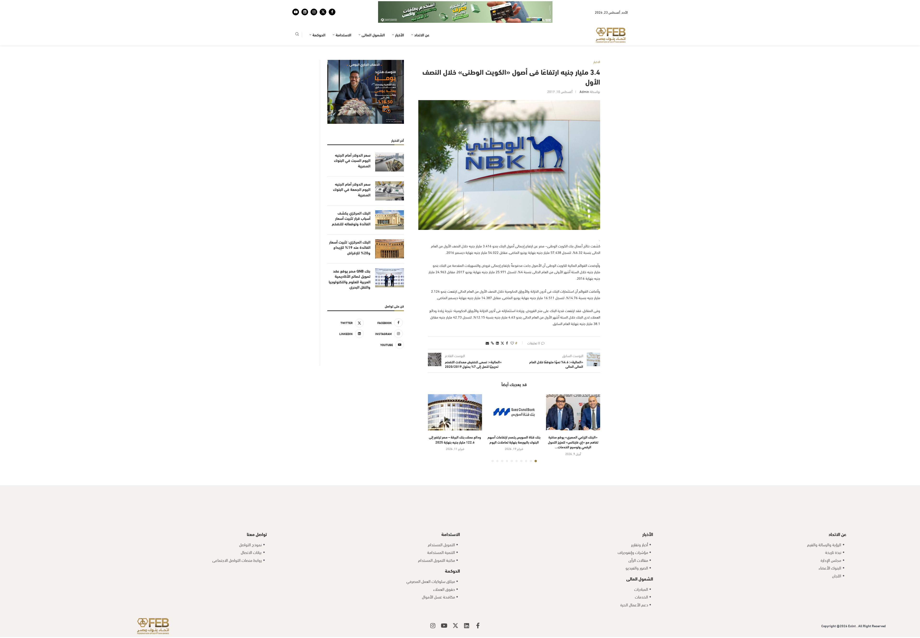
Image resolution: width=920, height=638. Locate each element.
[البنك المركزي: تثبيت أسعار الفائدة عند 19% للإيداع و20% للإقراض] (389, 234)
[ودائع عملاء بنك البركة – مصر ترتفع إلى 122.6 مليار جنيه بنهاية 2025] (455, 397)
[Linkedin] (304, 4)
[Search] (297, 20)
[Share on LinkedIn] (497, 327)
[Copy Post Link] (492, 327)
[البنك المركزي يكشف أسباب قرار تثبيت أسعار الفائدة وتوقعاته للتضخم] (389, 205)
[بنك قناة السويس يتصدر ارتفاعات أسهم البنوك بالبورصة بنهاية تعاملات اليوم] (514, 397)
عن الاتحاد (421, 20)
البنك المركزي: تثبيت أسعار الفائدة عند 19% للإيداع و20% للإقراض (349, 232)
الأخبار (399, 20)
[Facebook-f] (478, 610)
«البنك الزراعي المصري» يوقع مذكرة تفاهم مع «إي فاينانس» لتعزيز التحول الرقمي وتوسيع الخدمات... (573, 427)
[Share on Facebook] (507, 327)
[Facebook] (332, 4)
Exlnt (852, 610)
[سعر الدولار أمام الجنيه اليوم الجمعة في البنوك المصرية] (389, 176)
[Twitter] (323, 4)
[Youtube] (295, 4)
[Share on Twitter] (502, 327)
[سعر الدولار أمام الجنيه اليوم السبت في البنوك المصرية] (389, 147)
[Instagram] (313, 4)
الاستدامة (343, 20)
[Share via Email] (487, 327)
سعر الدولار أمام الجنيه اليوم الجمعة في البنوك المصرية (351, 174)
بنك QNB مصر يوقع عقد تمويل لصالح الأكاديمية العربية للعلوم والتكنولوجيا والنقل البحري (349, 264)
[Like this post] (512, 327)
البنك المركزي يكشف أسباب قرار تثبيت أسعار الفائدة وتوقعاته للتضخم (351, 203)
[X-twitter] (455, 610)
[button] (434, 413)
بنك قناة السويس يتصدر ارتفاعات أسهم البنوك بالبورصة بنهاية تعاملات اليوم (514, 425)
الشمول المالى (373, 20)
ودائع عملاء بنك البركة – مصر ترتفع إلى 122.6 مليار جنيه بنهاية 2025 (455, 425)
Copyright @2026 (834, 610)
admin (584, 76)
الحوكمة (318, 20)
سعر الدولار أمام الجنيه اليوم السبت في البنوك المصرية (352, 145)
